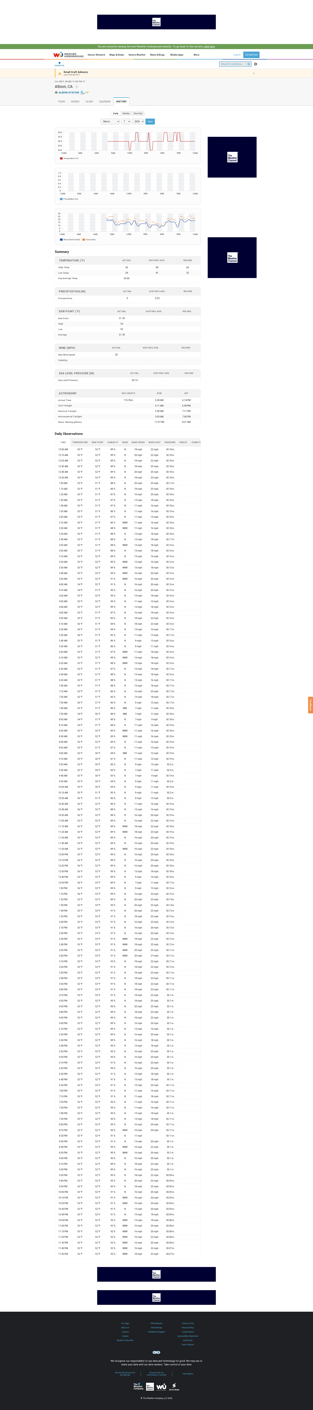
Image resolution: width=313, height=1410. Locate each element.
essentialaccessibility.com (156, 1352)
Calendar (104, 101)
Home (68, 54)
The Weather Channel (150, 1387)
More (196, 54)
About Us (125, 1328)
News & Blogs (157, 54)
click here (209, 46)
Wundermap (156, 1328)
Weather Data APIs (125, 1340)
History (121, 101)
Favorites (59, 66)
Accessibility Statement (188, 1336)
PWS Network (156, 1323)
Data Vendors (188, 1344)
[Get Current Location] (248, 64)
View (150, 121)
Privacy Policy (188, 1328)
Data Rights (188, 1374)
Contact (125, 1332)
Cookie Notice (188, 1332)
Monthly (138, 113)
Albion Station (69, 92)
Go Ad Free (251, 54)
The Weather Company (138, 1387)
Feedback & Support (156, 1332)
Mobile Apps (176, 54)
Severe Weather (137, 54)
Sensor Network (96, 54)
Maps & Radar (116, 54)
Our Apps (125, 1323)
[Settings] (256, 64)
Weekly (126, 113)
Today (61, 101)
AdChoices (188, 1340)
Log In (237, 54)
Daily (115, 113)
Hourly (75, 101)
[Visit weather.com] (156, 22)
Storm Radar (174, 1386)
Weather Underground (161, 1387)
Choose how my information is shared (156, 1374)
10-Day (89, 101)
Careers (125, 1336)
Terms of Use (188, 1323)
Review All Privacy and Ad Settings (125, 1374)
